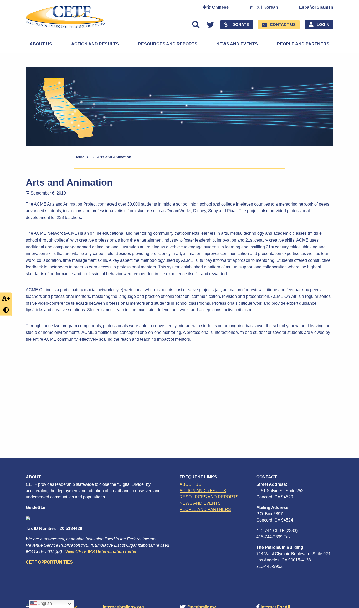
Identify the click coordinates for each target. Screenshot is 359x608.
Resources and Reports (167, 44)
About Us (41, 44)
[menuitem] (216, 7)
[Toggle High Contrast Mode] (6, 309)
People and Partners (303, 44)
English (44, 603)
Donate (240, 24)
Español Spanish (316, 7)
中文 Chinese (216, 7)
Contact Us (283, 24)
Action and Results (95, 44)
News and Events (237, 44)
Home (79, 157)
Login (323, 24)
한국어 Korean (264, 7)
